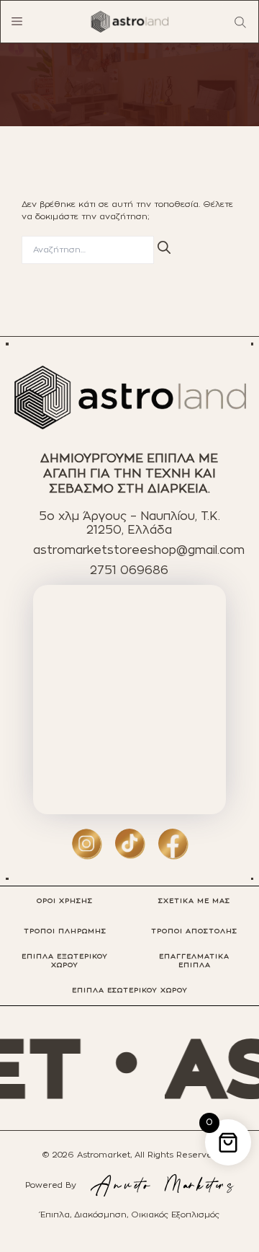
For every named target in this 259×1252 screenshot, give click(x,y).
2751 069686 (129, 570)
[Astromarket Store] (129, 22)
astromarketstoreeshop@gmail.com (139, 550)
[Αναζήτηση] (164, 247)
